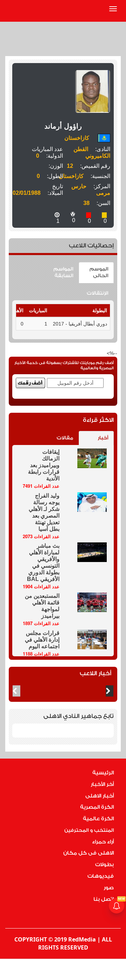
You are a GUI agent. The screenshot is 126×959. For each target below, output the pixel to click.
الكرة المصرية (97, 807)
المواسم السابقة (63, 272)
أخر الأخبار (102, 784)
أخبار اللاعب (95, 673)
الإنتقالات (97, 293)
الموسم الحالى (99, 272)
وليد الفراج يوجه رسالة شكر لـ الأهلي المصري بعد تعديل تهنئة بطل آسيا (44, 512)
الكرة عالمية (98, 819)
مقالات (65, 438)
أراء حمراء (103, 842)
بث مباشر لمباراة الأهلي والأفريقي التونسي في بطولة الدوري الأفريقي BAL (43, 562)
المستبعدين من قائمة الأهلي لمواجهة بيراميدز (42, 606)
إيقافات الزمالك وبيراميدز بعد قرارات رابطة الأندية (43, 465)
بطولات (104, 865)
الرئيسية (103, 773)
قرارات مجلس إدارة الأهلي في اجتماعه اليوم (42, 639)
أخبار (103, 438)
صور (109, 888)
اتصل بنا (103, 899)
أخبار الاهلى (99, 796)
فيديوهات (101, 876)
